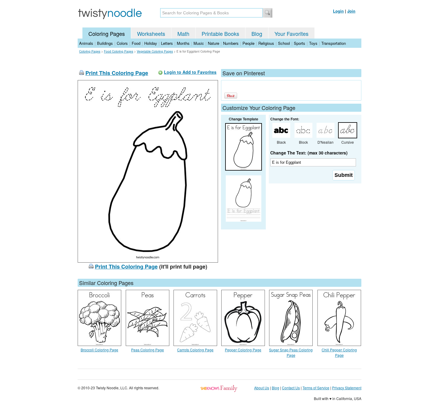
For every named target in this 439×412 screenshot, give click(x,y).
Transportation (333, 43)
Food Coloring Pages (118, 51)
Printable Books (220, 33)
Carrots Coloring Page (195, 349)
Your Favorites (291, 33)
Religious (266, 43)
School (284, 43)
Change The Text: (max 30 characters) (309, 153)
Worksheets (151, 33)
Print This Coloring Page (116, 73)
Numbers (231, 43)
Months (183, 43)
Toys (313, 43)
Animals (86, 43)
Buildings (105, 43)
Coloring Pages (106, 33)
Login (338, 11)
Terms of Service (316, 387)
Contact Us (291, 387)
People (248, 43)
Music (199, 43)
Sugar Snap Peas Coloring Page (291, 352)
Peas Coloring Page (147, 349)
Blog (256, 33)
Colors (122, 43)
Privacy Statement (346, 387)
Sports (299, 43)
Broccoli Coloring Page (99, 349)
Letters (167, 43)
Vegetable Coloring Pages (155, 51)
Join (351, 11)
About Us (261, 387)
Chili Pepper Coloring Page (339, 352)
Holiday (150, 43)
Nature (213, 43)
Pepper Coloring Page (243, 349)
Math (183, 33)
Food (136, 43)
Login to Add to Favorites (190, 72)
